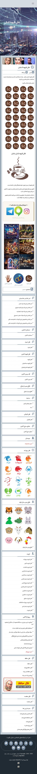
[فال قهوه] (26, 247)
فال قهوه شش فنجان (12, 24)
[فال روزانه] (11, 232)
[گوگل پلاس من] (23, 748)
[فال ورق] (11, 262)
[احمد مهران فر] (29, 61)
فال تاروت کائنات (27, 567)
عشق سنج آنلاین (28, 431)
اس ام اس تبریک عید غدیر (25, 303)
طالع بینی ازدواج (28, 391)
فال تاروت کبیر (28, 563)
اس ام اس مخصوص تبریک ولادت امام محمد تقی (20, 319)
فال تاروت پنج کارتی (27, 582)
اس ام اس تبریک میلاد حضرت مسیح (23, 315)
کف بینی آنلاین (28, 379)
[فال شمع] (11, 247)
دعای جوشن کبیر (27, 403)
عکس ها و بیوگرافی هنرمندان (24, 729)
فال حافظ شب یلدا (27, 671)
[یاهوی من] (31, 743)
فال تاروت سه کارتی (27, 575)
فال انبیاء (30, 347)
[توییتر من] (6, 743)
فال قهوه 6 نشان (24, 67)
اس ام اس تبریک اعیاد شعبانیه (24, 311)
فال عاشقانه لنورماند (26, 717)
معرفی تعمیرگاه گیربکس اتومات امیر (23, 647)
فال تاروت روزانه (27, 559)
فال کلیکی (29, 419)
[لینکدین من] (13, 748)
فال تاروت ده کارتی (27, 594)
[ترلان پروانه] (18, 61)
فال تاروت (29, 610)
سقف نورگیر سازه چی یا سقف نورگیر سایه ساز (20, 632)
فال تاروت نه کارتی (27, 590)
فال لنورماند (29, 721)
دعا (31, 407)
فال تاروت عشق (28, 598)
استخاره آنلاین (28, 335)
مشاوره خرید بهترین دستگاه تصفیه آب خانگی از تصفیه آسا (19, 623)
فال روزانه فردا (28, 725)
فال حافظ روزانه (28, 667)
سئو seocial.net (28, 643)
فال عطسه (29, 701)
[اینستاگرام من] (16, 743)
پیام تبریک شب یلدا (27, 675)
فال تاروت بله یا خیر (27, 606)
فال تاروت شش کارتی (26, 586)
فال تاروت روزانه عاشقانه (25, 602)
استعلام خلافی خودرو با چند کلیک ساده (22, 628)
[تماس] (11, 743)
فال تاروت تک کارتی (27, 571)
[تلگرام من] (26, 743)
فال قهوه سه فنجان (27, 363)
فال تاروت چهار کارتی (26, 579)
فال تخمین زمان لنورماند (26, 713)
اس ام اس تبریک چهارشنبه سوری (23, 307)
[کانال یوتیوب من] (18, 748)
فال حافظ (30, 663)
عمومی (24, 289)
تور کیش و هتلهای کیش (26, 639)
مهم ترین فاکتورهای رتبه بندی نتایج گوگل (21, 636)
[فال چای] (26, 262)
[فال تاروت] (26, 232)
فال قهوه (30, 359)
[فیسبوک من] (21, 743)
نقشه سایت (12, 759)
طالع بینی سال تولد (27, 547)
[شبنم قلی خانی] (7, 61)
